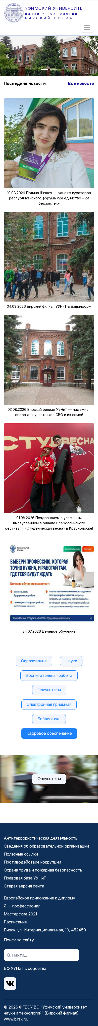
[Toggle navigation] (87, 28)
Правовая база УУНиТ (25, 878)
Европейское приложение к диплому (39, 897)
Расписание (15, 921)
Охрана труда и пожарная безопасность (43, 870)
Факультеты (49, 689)
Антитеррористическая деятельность (40, 838)
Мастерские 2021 (20, 913)
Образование (34, 660)
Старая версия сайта (24, 885)
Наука (71, 660)
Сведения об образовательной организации (46, 846)
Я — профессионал (22, 905)
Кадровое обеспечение (49, 733)
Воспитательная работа (49, 675)
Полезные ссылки (21, 854)
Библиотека (49, 718)
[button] (7, 56)
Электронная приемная (49, 704)
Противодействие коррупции (32, 862)
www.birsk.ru (15, 1019)
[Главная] (14, 13)
